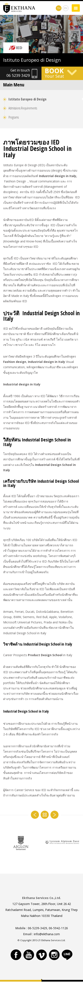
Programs (14, 117)
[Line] (67, 954)
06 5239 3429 (18, 75)
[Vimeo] (41, 954)
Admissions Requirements (23, 108)
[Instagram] (54, 954)
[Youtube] (28, 954)
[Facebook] (16, 954)
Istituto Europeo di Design (27, 99)
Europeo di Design (32, 60)
